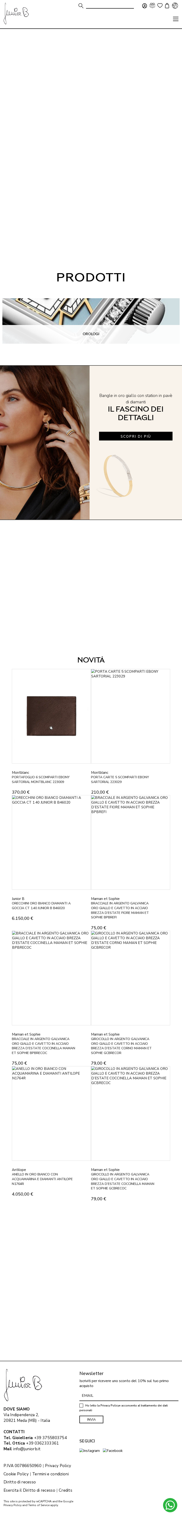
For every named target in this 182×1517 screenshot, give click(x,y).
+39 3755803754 (50, 1438)
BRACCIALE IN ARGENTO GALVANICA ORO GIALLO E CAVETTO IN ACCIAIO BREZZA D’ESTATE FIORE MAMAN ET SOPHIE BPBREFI (120, 910)
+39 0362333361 (42, 1443)
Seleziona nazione (174, 5)
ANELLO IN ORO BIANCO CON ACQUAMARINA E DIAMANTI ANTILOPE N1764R (42, 1179)
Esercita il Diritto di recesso (29, 1490)
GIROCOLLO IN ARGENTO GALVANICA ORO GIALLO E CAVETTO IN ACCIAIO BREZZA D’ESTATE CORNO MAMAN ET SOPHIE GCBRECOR (121, 1046)
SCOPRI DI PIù (136, 436)
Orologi (91, 334)
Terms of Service (39, 1505)
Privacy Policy (58, 1465)
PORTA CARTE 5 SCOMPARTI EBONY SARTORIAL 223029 (120, 779)
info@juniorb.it (27, 1449)
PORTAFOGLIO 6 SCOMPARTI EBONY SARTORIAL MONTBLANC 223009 (41, 779)
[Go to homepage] (16, 14)
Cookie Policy (16, 1474)
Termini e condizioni (50, 1474)
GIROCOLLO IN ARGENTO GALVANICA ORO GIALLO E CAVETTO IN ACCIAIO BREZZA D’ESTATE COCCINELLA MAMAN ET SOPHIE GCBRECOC (122, 1181)
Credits (65, 1490)
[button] (175, 19)
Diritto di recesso (20, 1482)
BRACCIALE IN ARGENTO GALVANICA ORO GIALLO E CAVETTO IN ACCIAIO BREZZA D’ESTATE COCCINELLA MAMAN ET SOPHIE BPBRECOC (43, 1046)
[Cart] (166, 6)
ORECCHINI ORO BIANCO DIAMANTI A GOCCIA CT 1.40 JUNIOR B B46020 (41, 905)
